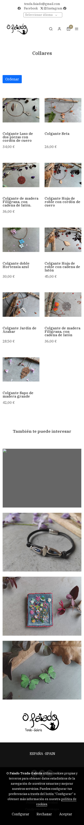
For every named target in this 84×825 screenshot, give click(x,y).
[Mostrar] (41, 721)
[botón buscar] (51, 29)
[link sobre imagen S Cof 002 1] (63, 304)
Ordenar (12, 79)
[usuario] (59, 29)
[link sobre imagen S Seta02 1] (63, 110)
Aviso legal (42, 759)
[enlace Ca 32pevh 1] (42, 670)
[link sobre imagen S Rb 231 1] (63, 240)
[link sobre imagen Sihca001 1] (21, 240)
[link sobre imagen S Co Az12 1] (21, 304)
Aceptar (65, 814)
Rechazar (44, 814)
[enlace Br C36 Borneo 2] (42, 605)
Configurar (20, 814)
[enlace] (42, 477)
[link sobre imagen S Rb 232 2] (63, 175)
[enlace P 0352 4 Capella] (42, 542)
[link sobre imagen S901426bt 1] (21, 110)
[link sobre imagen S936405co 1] (21, 175)
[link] (17, 29)
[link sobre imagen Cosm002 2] (21, 369)
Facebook (31, 8)
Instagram (54, 8)
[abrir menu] (77, 29)
